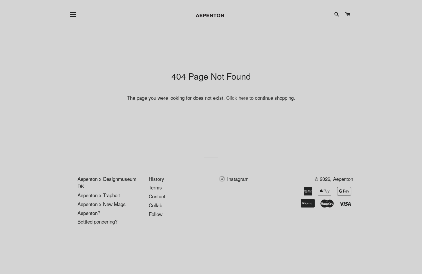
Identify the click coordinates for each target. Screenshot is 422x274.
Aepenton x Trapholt (99, 195)
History (156, 178)
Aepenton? (89, 212)
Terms (155, 187)
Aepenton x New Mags (102, 204)
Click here (237, 97)
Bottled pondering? (97, 221)
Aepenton (343, 178)
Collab (155, 205)
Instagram (237, 178)
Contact (157, 196)
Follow (155, 214)
